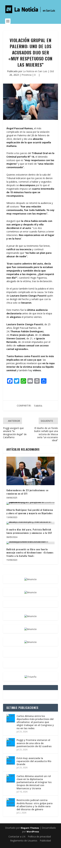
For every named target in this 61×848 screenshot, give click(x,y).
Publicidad (45, 840)
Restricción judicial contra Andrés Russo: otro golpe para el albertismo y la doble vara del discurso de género (35, 804)
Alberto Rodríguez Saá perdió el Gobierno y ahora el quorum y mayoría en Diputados (29, 511)
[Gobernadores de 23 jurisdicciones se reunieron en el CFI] (30, 471)
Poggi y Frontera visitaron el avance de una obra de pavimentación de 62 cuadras (34, 743)
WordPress (33, 831)
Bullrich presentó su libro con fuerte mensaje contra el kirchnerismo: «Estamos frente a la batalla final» (29, 552)
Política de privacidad (39, 836)
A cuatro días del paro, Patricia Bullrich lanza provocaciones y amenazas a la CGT (29, 531)
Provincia (27, 74)
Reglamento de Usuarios (23, 840)
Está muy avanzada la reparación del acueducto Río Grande (34, 761)
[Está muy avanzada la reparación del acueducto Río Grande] (10, 760)
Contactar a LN (16, 836)
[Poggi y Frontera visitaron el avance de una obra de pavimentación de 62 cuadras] (10, 742)
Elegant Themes (30, 827)
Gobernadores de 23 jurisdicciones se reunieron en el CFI (27, 491)
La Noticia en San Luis (35, 71)
